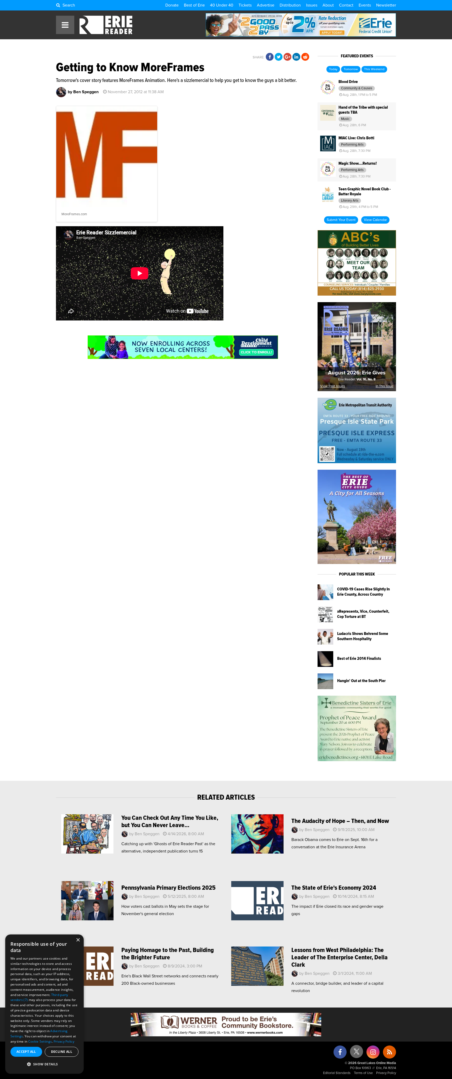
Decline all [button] (61, 1051)
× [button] (78, 940)
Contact (346, 5)
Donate (172, 5)
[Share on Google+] (287, 57)
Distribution (290, 5)
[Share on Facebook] (270, 57)
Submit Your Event (341, 220)
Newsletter (386, 5)
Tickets (245, 5)
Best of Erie (194, 5)
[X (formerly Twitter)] (356, 1053)
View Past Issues (332, 386)
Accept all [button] (26, 1051)
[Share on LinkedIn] (296, 57)
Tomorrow (351, 69)
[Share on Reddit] (305, 57)
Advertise (265, 5)
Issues (311, 5)
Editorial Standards (337, 1073)
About (328, 5)
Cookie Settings (40, 1041)
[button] (44, 1064)
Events (365, 5)
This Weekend (374, 69)
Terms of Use (363, 1073)
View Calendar (375, 220)
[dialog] (44, 1004)
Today (333, 69)
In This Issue (384, 386)
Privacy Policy (386, 1073)
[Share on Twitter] (278, 57)
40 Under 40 (221, 5)
